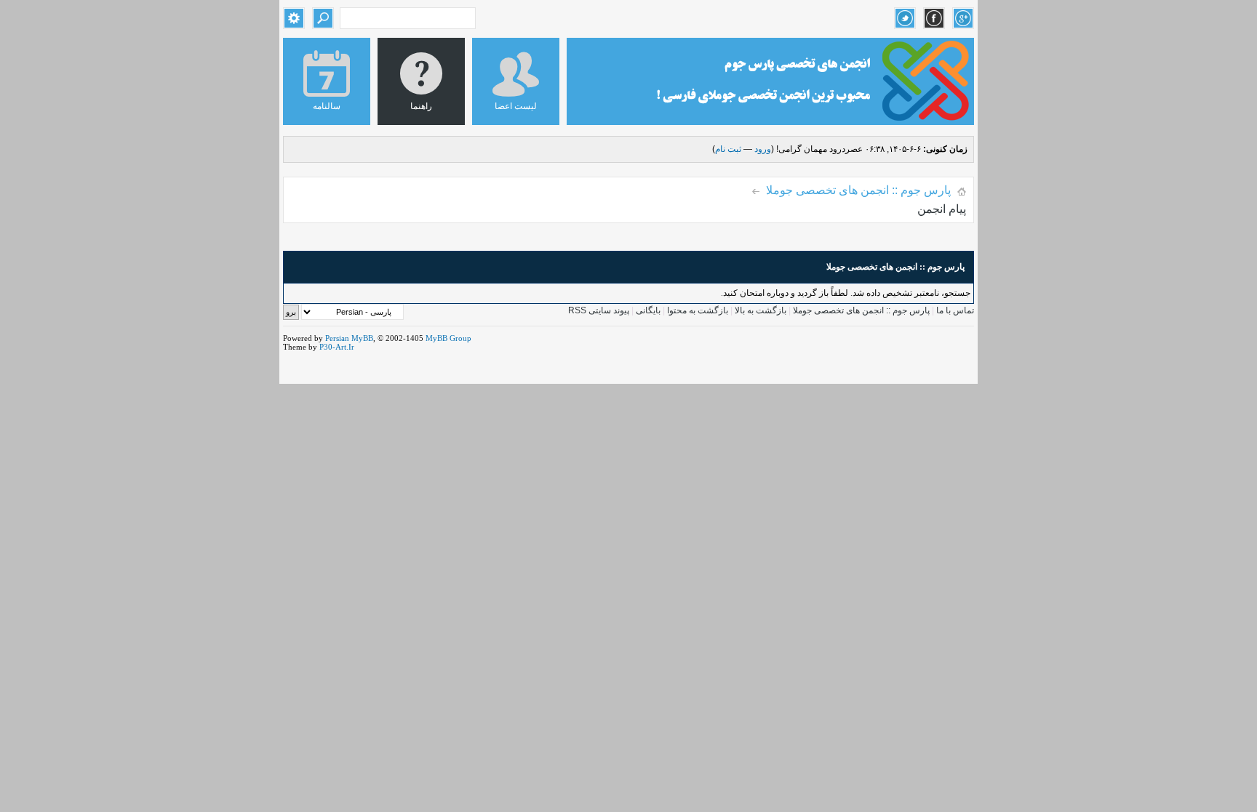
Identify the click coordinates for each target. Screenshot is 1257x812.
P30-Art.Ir (336, 346)
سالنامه (326, 106)
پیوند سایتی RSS (598, 310)
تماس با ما (955, 310)
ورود (762, 149)
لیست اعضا (516, 106)
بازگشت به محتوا (696, 310)
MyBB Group (448, 338)
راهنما (421, 106)
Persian (337, 338)
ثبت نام (728, 149)
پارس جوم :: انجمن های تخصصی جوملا (858, 190)
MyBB (362, 338)
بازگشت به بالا (760, 310)
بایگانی (648, 310)
